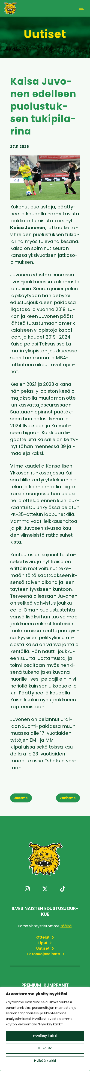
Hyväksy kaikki (45, 1036)
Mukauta (45, 1048)
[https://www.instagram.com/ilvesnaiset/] (27, 889)
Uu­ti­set (43, 949)
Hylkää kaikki (45, 1061)
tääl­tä (66, 926)
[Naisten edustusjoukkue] (10, 8)
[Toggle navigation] (81, 8)
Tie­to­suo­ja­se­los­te (43, 954)
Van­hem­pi (68, 798)
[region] (45, 1029)
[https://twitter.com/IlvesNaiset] (45, 889)
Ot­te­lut (43, 937)
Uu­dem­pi (21, 798)
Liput (43, 943)
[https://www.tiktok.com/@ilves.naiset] (62, 889)
